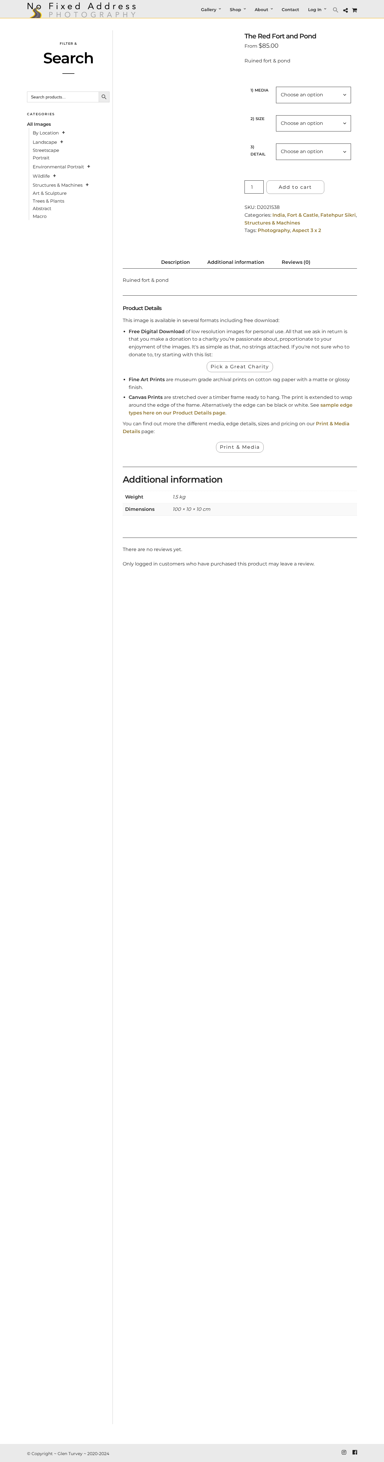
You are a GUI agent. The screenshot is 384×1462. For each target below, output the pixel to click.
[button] (336, 9)
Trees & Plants (48, 201)
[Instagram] (343, 1452)
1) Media (259, 90)
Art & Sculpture (50, 193)
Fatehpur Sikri (338, 215)
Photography (274, 230)
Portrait (41, 158)
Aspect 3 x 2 (306, 230)
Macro (39, 216)
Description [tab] (175, 262)
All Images (39, 124)
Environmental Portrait (58, 167)
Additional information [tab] (235, 262)
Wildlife (41, 176)
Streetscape (46, 150)
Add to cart (295, 187)
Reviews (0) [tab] (296, 262)
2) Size (257, 118)
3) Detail (258, 150)
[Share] (345, 11)
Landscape (45, 142)
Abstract (42, 208)
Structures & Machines (272, 223)
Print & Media (240, 447)
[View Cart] (354, 10)
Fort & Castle (302, 215)
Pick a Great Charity (240, 366)
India (278, 215)
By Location (46, 133)
